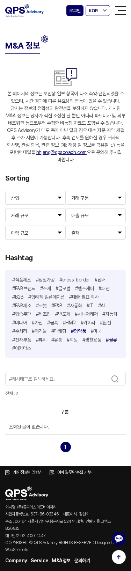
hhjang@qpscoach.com (61, 152)
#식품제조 (21, 280)
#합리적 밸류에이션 (46, 297)
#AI (101, 305)
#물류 (111, 340)
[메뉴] (120, 10)
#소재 (45, 288)
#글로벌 (63, 288)
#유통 (56, 340)
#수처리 (19, 331)
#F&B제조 (21, 305)
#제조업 (43, 314)
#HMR (69, 322)
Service (39, 560)
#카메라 (88, 322)
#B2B (17, 297)
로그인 (74, 10)
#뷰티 (41, 340)
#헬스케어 (84, 288)
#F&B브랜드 (23, 288)
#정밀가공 (45, 280)
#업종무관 (21, 314)
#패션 (104, 288)
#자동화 (74, 305)
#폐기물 (39, 331)
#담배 (100, 280)
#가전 (37, 322)
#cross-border (74, 280)
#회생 (72, 340)
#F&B (56, 305)
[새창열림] (119, 539)
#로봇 (41, 305)
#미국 (96, 331)
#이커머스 (21, 348)
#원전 (105, 322)
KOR (93, 10)
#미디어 (19, 322)
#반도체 (62, 314)
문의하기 (82, 560)
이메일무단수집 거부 (74, 472)
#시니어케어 (86, 314)
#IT (90, 305)
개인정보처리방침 (28, 472)
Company (16, 560)
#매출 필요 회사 (84, 297)
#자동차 (109, 314)
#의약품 (78, 331)
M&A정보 (61, 560)
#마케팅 (58, 331)
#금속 (52, 322)
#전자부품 (21, 340)
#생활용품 (91, 340)
